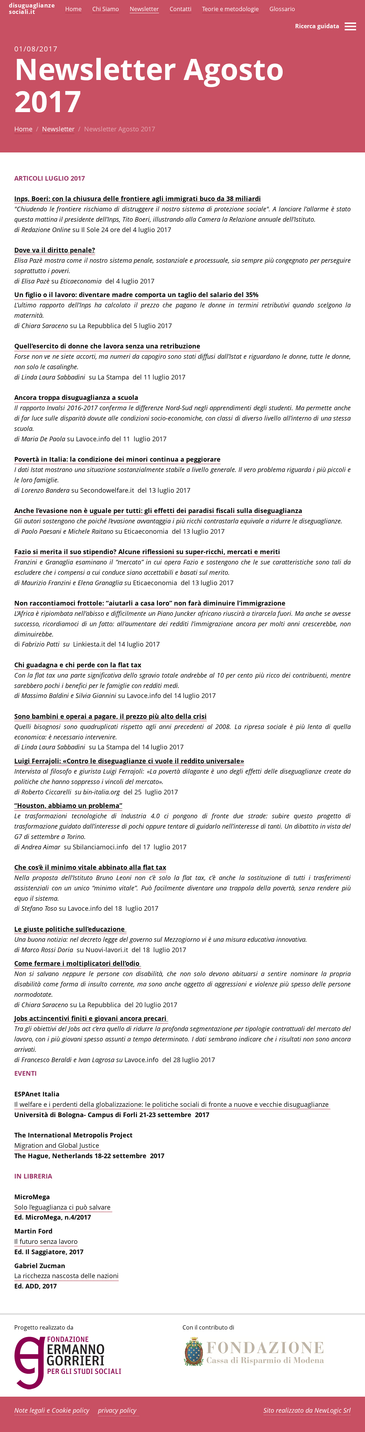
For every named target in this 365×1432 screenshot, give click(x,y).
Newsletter (58, 129)
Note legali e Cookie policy (51, 1410)
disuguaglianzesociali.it (32, 8)
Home (23, 129)
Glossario (282, 9)
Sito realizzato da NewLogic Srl (307, 1410)
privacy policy (117, 1410)
